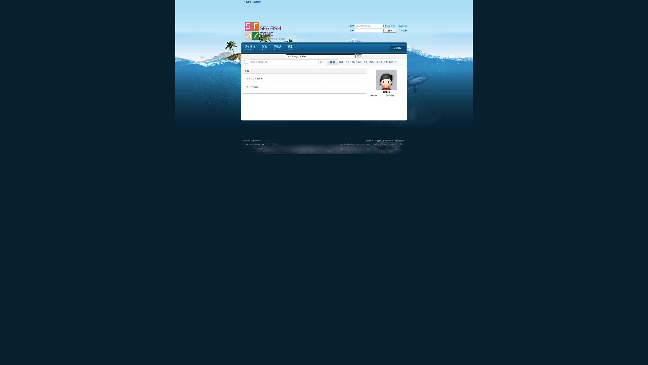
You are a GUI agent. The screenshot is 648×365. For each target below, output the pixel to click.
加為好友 (374, 95)
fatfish (386, 92)
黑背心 (372, 62)
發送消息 (390, 95)
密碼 (352, 30)
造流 (365, 62)
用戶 (321, 62)
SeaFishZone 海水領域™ (394, 141)
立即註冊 (403, 30)
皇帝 (347, 62)
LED (353, 62)
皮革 (386, 62)
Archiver (369, 141)
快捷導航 (397, 48)
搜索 (290, 48)
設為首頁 (248, 2)
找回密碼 (403, 26)
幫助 (264, 48)
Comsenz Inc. (259, 144)
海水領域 (250, 48)
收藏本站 (257, 2)
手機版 (277, 48)
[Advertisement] (325, 12)
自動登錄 (390, 26)
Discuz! (256, 141)
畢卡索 (379, 62)
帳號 (352, 26)
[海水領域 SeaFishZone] (266, 40)
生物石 (359, 62)
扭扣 (397, 62)
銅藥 (391, 62)
